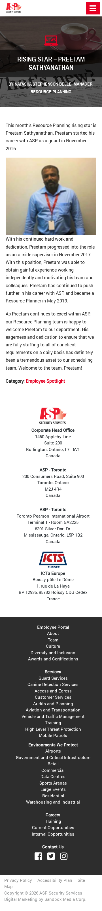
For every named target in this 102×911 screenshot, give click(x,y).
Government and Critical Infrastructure (53, 757)
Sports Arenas (53, 783)
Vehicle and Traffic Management (53, 716)
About (53, 633)
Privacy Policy (18, 880)
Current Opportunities (53, 827)
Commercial (53, 770)
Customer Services (53, 697)
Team (53, 640)
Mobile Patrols (53, 735)
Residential (53, 795)
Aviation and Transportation (53, 710)
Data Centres (53, 776)
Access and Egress (53, 691)
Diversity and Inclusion (53, 652)
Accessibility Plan (54, 880)
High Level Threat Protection (53, 729)
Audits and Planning (53, 703)
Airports (53, 751)
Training (53, 722)
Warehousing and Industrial (53, 802)
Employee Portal (53, 627)
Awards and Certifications (53, 659)
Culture (53, 646)
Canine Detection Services (52, 684)
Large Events (53, 789)
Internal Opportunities (53, 834)
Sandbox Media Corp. (65, 899)
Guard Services (53, 678)
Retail (53, 763)
